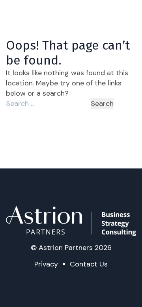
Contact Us (89, 264)
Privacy (46, 264)
